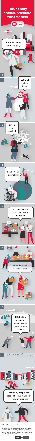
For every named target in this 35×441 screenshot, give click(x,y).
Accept (18, 437)
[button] (17, 24)
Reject (25, 437)
